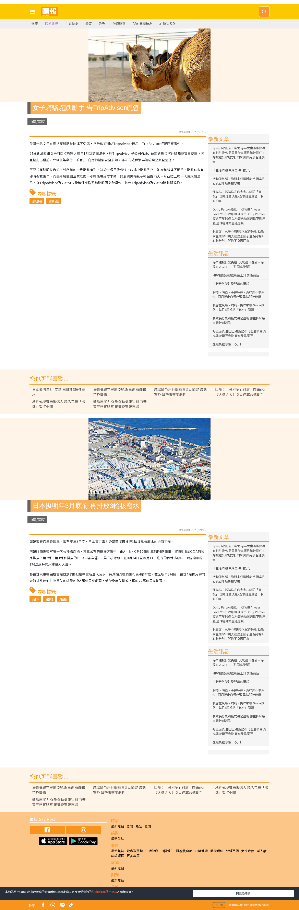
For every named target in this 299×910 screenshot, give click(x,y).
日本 (36, 599)
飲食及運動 (135, 850)
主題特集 (71, 23)
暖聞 (147, 826)
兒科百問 (232, 850)
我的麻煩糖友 (142, 23)
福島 (64, 599)
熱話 (138, 826)
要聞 (130, 826)
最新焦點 (117, 826)
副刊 (102, 23)
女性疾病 (247, 850)
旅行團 (54, 201)
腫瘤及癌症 (184, 850)
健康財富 (119, 23)
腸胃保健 (216, 850)
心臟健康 (201, 850)
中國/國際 (37, 121)
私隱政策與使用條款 (104, 892)
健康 (35, 23)
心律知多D (167, 23)
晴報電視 (51, 23)
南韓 (50, 599)
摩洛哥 (37, 201)
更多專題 (133, 855)
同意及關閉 (243, 893)
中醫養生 (167, 850)
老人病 (261, 850)
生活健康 (151, 850)
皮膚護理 (117, 855)
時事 (88, 23)
